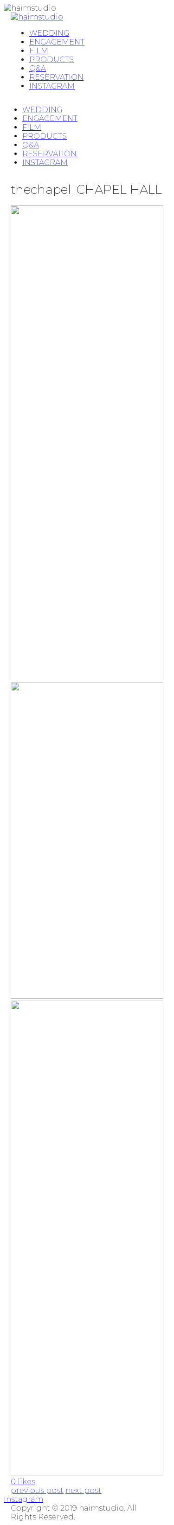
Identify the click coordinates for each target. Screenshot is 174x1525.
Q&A (30, 144)
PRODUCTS (44, 136)
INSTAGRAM (45, 162)
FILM (31, 127)
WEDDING (42, 109)
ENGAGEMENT (49, 118)
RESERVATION (49, 153)
